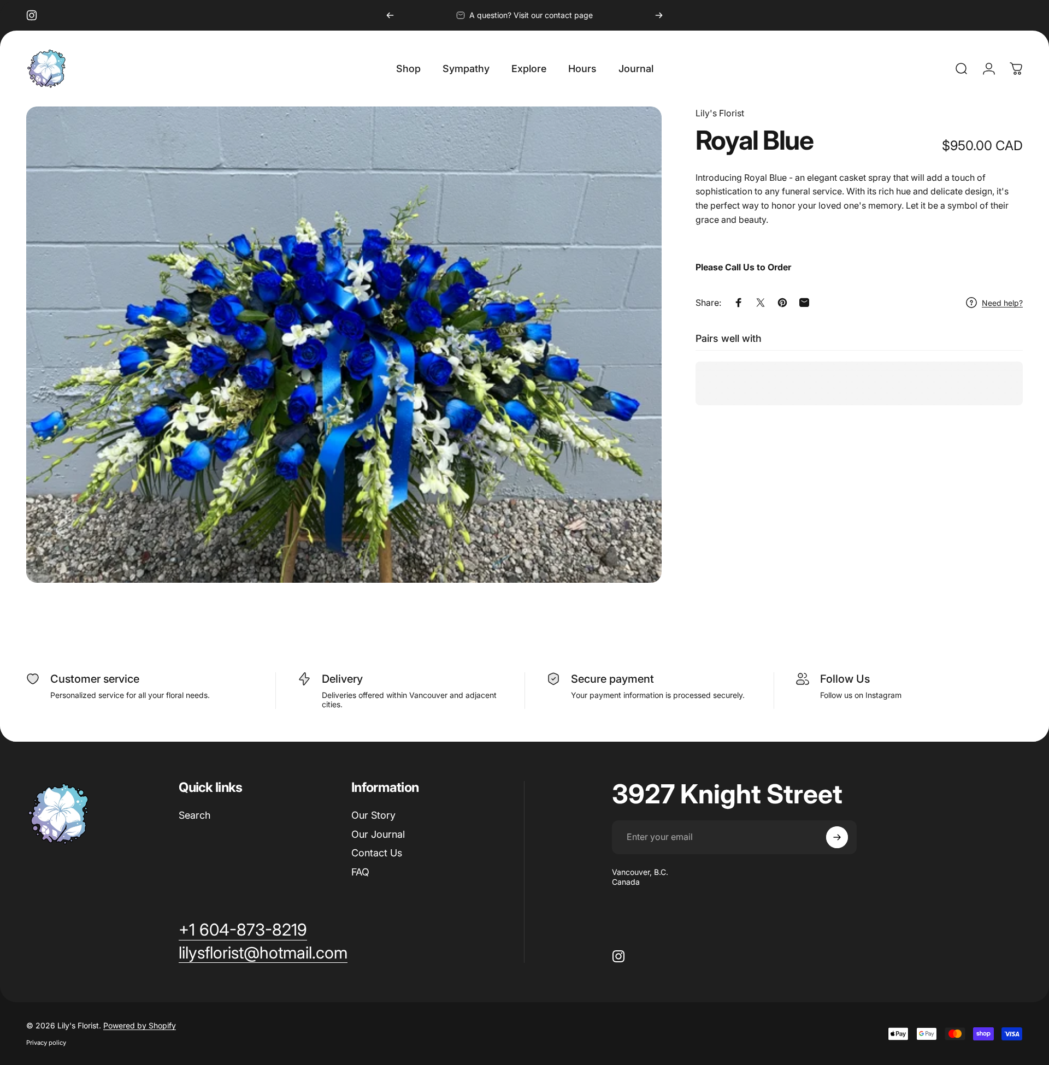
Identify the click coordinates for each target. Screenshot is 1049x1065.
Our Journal (378, 834)
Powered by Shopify (139, 1025)
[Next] (659, 15)
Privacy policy (46, 1042)
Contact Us (376, 853)
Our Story (373, 815)
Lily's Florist (720, 113)
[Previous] (390, 15)
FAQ (360, 872)
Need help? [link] (1002, 302)
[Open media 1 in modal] (344, 344)
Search (194, 815)
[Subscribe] (837, 837)
